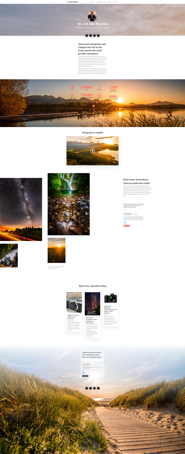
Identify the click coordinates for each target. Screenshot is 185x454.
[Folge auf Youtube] (94, 35)
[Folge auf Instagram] (86, 35)
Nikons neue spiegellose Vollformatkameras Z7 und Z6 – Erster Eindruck (110, 309)
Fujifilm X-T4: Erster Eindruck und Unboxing (73, 316)
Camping (89, 324)
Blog (86, 324)
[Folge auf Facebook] (90, 35)
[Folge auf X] (98, 35)
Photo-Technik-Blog (70, 320)
